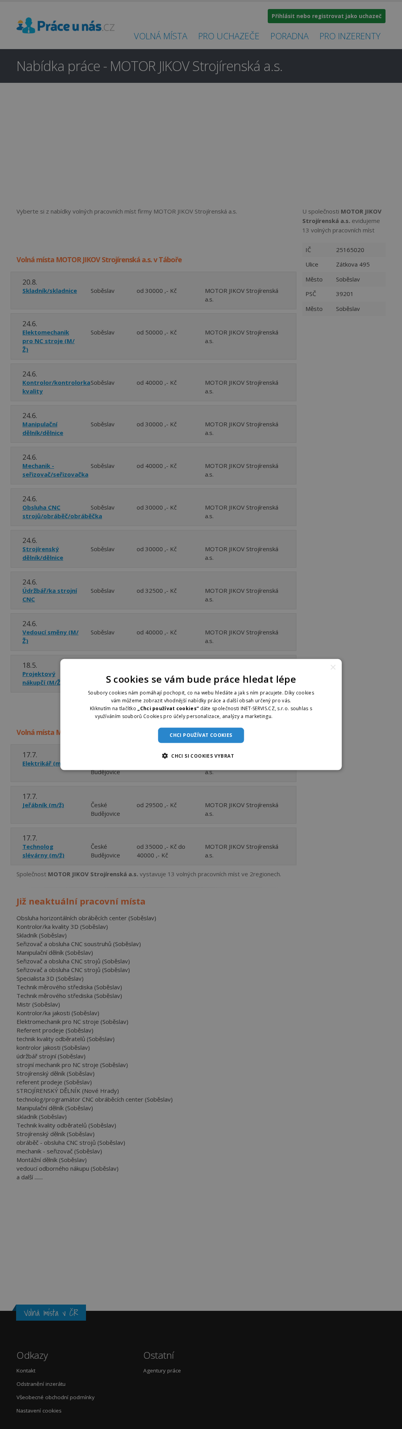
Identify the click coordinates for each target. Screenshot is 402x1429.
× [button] (333, 668)
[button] (201, 755)
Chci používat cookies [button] (201, 735)
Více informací (290, 716)
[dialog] (201, 714)
